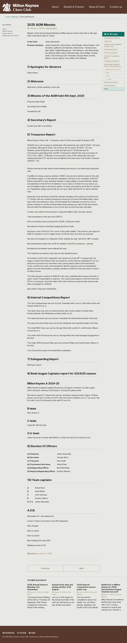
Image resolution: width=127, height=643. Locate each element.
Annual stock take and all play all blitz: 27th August (62, 587)
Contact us (116, 6)
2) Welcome (108, 41)
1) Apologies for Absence (112, 38)
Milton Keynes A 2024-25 (113, 69)
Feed (33, 633)
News (4, 29)
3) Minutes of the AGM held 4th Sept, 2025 (113, 45)
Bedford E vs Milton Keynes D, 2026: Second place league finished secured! (111, 588)
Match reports (7, 31)
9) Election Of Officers (111, 82)
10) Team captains (110, 85)
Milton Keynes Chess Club (20, 6)
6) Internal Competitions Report (112, 57)
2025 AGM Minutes (41, 25)
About (55, 6)
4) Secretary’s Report (110, 49)
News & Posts (97, 6)
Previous (45, 568)
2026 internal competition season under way (86, 587)
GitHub (22, 633)
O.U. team (108, 79)
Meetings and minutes (10, 36)
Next (81, 568)
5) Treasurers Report (110, 53)
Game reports (7, 33)
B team (107, 72)
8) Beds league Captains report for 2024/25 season (112, 65)
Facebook (9, 633)
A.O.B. (106, 89)
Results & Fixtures (74, 6)
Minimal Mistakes (51, 637)
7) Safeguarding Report (111, 61)
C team (107, 76)
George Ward (51, 28)
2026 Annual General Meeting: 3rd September (37, 587)
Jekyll (41, 637)
